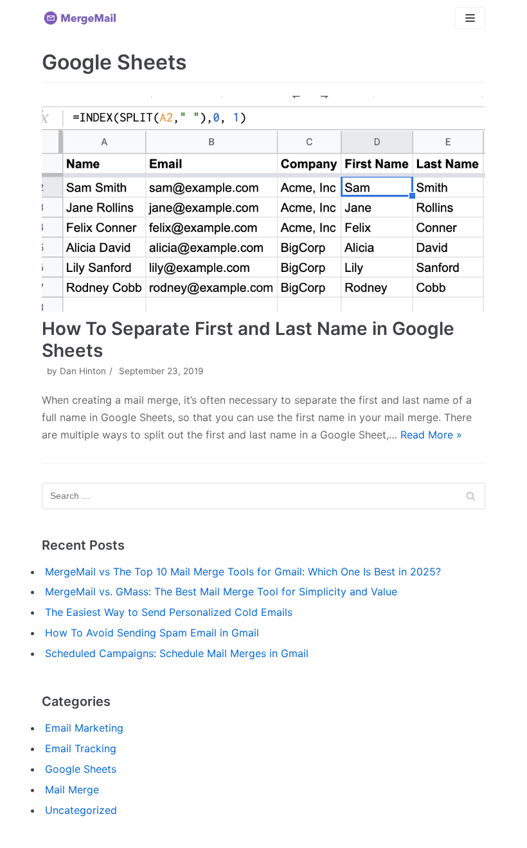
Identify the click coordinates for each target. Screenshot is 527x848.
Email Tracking (80, 748)
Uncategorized (81, 810)
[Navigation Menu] (470, 18)
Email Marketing (84, 727)
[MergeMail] (80, 18)
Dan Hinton (83, 371)
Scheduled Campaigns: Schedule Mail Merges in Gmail (176, 653)
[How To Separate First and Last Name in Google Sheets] (263, 204)
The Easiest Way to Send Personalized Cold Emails (168, 612)
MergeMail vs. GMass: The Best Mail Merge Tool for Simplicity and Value (221, 591)
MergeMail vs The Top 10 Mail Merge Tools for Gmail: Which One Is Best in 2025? (243, 571)
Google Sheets (80, 768)
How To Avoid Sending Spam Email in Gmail (152, 632)
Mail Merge (72, 789)
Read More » (431, 434)
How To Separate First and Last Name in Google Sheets (248, 339)
